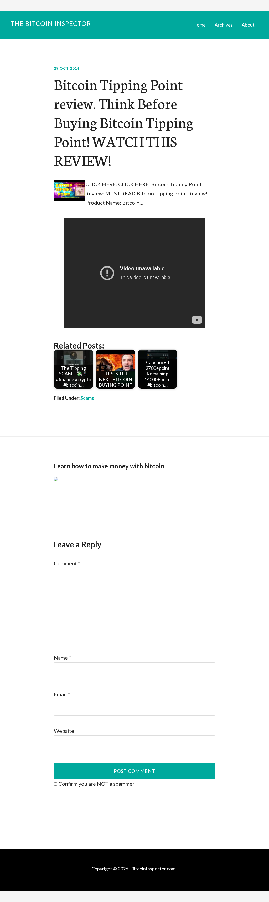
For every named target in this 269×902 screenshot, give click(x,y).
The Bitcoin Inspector (51, 23)
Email (62, 694)
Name (62, 657)
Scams (87, 398)
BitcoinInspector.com (153, 868)
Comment (67, 563)
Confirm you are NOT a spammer (95, 783)
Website (64, 731)
